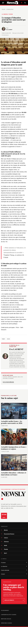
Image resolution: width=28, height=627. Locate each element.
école (8, 338)
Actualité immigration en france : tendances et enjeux (14, 448)
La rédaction (14, 566)
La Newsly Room (9, 9)
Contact (14, 574)
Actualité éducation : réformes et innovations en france (13, 473)
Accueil (3, 9)
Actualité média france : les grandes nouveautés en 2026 (11, 422)
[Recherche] (25, 2)
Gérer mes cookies (6, 623)
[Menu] (3, 2)
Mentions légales (6, 618)
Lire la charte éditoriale (8, 382)
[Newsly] (14, 2)
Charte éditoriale (14, 570)
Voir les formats (14, 600)
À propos (14, 562)
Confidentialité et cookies (8, 614)
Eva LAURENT (16, 349)
